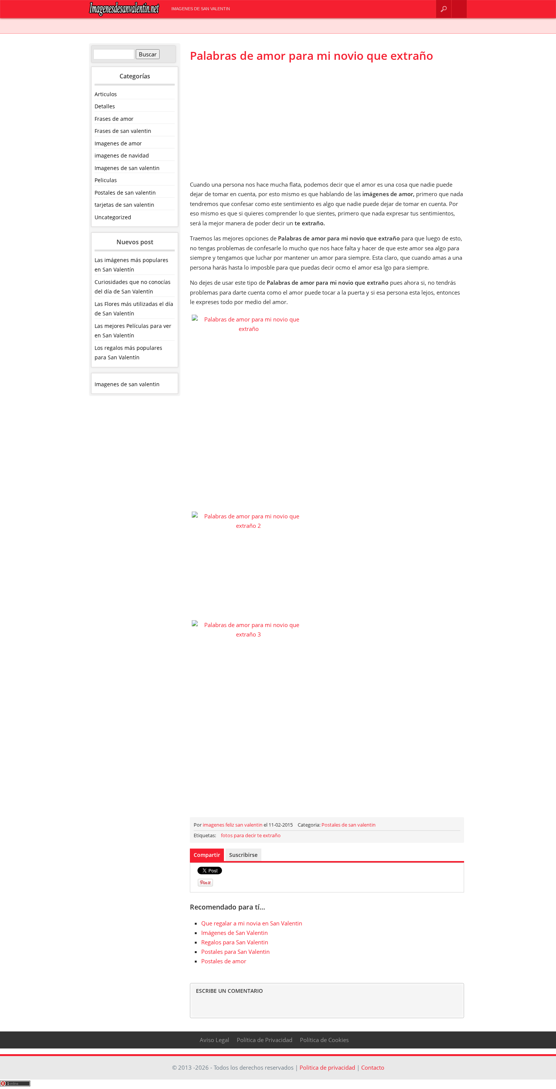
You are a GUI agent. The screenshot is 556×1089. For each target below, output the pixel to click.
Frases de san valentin (123, 130)
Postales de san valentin (125, 192)
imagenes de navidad (122, 155)
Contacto (459, 9)
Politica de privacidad (327, 1067)
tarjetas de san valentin (124, 204)
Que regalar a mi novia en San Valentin (251, 923)
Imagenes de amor (118, 143)
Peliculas (106, 180)
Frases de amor (114, 118)
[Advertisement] (327, 121)
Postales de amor (223, 961)
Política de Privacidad (264, 1040)
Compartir (207, 854)
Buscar (444, 9)
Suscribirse (243, 854)
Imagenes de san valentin (200, 8)
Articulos (106, 94)
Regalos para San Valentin (234, 942)
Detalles (105, 106)
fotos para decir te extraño (251, 835)
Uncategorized (113, 217)
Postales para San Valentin (235, 951)
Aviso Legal (214, 1040)
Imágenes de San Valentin (234, 932)
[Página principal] (124, 14)
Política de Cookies (324, 1040)
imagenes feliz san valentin (232, 824)
